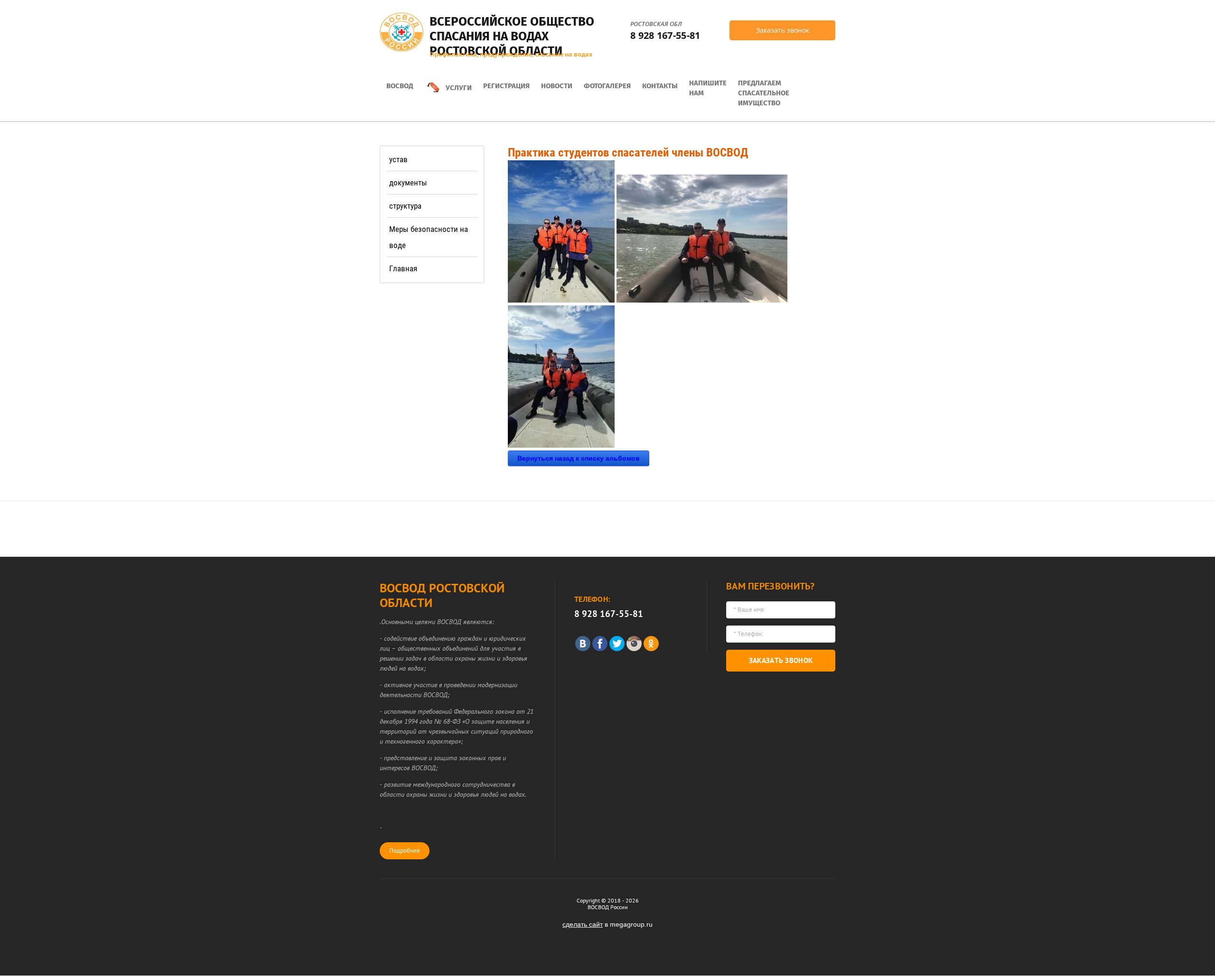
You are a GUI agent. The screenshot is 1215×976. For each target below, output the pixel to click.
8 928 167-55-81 (665, 35)
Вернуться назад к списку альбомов (578, 458)
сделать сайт (582, 924)
